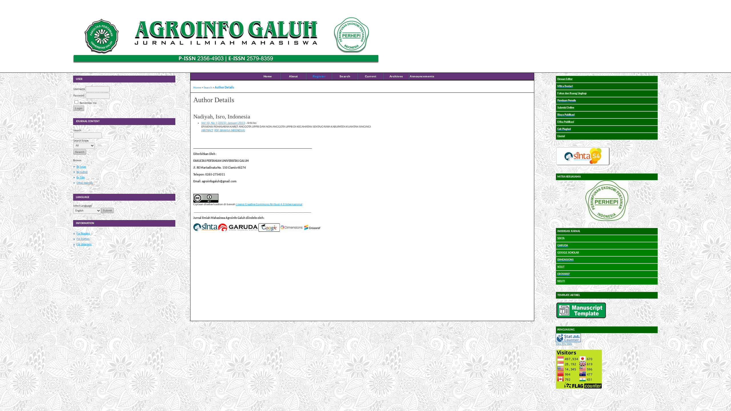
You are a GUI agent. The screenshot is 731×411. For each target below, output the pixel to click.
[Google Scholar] (269, 231)
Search (345, 76)
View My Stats (564, 344)
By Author (82, 172)
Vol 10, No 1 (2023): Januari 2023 (223, 123)
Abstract (207, 130)
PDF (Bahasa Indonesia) (229, 130)
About (293, 76)
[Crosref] (312, 231)
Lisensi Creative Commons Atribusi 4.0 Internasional (269, 204)
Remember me (88, 103)
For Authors (83, 239)
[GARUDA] (238, 231)
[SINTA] (205, 231)
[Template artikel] (581, 317)
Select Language (82, 205)
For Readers (83, 233)
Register (319, 76)
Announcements (422, 76)
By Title (81, 177)
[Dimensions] (291, 231)
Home (268, 76)
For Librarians (84, 244)
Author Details (224, 87)
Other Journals (85, 183)
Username (79, 89)
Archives (396, 76)
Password (78, 95)
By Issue (81, 166)
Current (370, 76)
